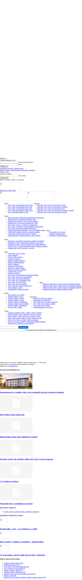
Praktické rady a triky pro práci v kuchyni (21, 248)
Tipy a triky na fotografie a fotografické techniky (23, 275)
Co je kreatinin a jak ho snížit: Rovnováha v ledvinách (22, 555)
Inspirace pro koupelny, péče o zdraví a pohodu (23, 221)
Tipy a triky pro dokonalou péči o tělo (20, 209)
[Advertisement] (41, 347)
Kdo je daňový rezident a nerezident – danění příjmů (21, 542)
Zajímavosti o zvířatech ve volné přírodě (20, 323)
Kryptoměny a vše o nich (57, 232)
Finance (48, 230)
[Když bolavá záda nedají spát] (16, 411)
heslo (20, 164)
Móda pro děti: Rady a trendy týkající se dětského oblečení (61, 284)
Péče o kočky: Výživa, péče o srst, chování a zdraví (24, 316)
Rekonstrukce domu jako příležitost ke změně (18, 437)
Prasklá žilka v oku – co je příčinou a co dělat (18, 529)
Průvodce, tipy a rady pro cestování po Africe (51, 205)
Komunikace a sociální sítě (41, 300)
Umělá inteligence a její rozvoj (43, 307)
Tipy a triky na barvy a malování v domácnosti (22, 225)
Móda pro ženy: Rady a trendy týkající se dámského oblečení (62, 287)
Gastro (6, 239)
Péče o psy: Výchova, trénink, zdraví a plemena (23, 320)
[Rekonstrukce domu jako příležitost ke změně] (16, 433)
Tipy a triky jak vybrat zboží (17, 282)
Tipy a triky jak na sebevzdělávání (19, 278)
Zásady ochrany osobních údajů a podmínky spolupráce (17, 170)
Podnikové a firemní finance (58, 235)
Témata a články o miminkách (17, 302)
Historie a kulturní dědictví (16, 261)
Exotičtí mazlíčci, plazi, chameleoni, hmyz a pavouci (24, 314)
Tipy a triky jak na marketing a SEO (19, 280)
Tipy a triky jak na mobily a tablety (44, 304)
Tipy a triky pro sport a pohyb (17, 284)
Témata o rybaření (14, 273)
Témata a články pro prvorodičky (18, 304)
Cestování (36, 203)
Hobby (6, 252)
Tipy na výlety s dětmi (15, 307)
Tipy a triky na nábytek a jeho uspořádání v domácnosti (25, 226)
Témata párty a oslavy (15, 271)
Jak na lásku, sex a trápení (16, 295)
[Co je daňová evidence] (16, 477)
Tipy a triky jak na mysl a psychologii (20, 277)
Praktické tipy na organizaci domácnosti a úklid (23, 223)
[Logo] (14, 200)
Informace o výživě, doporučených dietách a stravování (25, 243)
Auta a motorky (13, 255)
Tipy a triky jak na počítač (41, 305)
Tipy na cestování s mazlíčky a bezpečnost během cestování (27, 322)
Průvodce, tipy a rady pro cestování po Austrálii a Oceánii (55, 210)
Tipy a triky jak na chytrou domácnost (45, 302)
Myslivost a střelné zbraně (16, 268)
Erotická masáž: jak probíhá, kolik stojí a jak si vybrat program (26, 459)
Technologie (33, 296)
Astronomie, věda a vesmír (16, 253)
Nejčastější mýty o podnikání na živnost (16, 504)
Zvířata (6, 311)
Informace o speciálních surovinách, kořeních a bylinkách (26, 241)
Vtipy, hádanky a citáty (15, 287)
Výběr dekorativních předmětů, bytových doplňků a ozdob (26, 230)
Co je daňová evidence (9, 481)
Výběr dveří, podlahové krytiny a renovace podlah (24, 232)
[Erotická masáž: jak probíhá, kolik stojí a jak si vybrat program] (16, 455)
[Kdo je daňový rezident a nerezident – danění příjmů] (5, 538)
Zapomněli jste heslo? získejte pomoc (12, 168)
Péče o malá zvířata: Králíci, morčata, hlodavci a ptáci (25, 318)
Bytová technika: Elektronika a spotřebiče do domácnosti (26, 218)
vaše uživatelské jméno (25, 162)
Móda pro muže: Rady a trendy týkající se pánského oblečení (62, 286)
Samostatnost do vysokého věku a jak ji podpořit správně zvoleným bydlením (32, 392)
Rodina (6, 293)
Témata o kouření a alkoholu (17, 270)
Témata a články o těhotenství (17, 305)
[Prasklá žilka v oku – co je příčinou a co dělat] (4, 525)
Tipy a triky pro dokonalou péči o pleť (20, 207)
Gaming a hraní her (14, 259)
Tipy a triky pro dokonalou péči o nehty (20, 205)
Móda (41, 282)
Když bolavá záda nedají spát (12, 415)
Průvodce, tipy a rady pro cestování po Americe (52, 207)
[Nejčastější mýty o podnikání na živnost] (16, 500)
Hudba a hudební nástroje (16, 262)
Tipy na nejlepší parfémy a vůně (18, 212)
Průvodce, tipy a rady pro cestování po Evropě (52, 212)
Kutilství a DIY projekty (15, 266)
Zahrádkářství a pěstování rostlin (18, 289)
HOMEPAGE (13, 366)
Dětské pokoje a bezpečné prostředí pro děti (22, 219)
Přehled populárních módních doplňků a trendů (58, 289)
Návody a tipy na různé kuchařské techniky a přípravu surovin (27, 246)
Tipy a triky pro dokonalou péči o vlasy (20, 210)
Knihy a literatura (13, 264)
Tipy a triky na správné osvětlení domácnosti (22, 228)
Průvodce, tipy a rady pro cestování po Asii (51, 209)
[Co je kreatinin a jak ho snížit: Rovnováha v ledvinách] (4, 551)
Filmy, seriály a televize (15, 257)
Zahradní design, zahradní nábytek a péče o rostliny (24, 235)
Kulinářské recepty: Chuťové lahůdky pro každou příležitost (27, 244)
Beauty (6, 203)
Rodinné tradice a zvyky (15, 296)
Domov (6, 216)
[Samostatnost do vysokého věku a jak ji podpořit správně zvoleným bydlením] (16, 388)
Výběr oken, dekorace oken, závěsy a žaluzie (22, 234)
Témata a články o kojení (16, 300)
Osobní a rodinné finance (57, 234)
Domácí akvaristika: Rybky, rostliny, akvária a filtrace (25, 313)
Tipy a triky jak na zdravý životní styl (20, 286)
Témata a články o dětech (16, 298)
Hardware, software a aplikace (43, 298)
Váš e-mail (21, 176)
